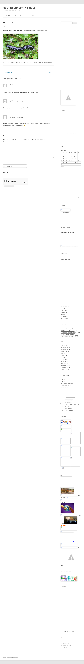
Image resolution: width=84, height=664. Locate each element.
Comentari (6, 142)
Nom (5, 160)
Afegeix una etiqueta (65, 328)
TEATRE (76, 336)
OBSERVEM (63, 314)
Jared (62, 403)
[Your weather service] (65, 211)
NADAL (62, 336)
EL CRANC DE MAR (70, 397)
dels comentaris (66, 645)
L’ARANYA (50, 72)
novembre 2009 (64, 367)
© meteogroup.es (65, 227)
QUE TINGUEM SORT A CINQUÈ (19, 7)
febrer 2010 (63, 361)
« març (62, 166)
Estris (15, 15)
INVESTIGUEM (19, 62)
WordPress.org (64, 647)
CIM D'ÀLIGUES (67, 329)
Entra (62, 641)
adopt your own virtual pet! (67, 631)
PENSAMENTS (64, 316)
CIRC (71, 330)
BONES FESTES (64, 387)
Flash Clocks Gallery (71, 133)
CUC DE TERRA (68, 403)
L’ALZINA (63, 381)
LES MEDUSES (7, 72)
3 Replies (5, 26)
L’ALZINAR (63, 379)
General (63, 309)
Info (21, 15)
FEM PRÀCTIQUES (65, 307)
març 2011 (63, 345)
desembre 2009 (64, 365)
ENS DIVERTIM (64, 305)
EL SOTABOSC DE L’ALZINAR (67, 383)
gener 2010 (63, 363)
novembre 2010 (64, 349)
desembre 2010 (64, 347)
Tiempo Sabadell (65, 212)
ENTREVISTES (70, 333)
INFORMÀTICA (64, 311)
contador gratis (64, 253)
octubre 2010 (64, 351)
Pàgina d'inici (6, 15)
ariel (62, 407)
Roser (49, 62)
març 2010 (63, 359)
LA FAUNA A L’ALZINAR (66, 385)
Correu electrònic (8, 166)
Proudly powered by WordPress (10, 657)
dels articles (65, 643)
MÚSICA (33, 15)
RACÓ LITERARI (64, 318)
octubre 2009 (64, 369)
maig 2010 (63, 355)
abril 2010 (63, 357)
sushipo (63, 410)
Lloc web (5, 172)
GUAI (77, 332)
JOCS (27, 15)
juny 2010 (63, 353)
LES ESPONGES (69, 399)
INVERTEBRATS (32, 62)
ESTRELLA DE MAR (74, 405)
